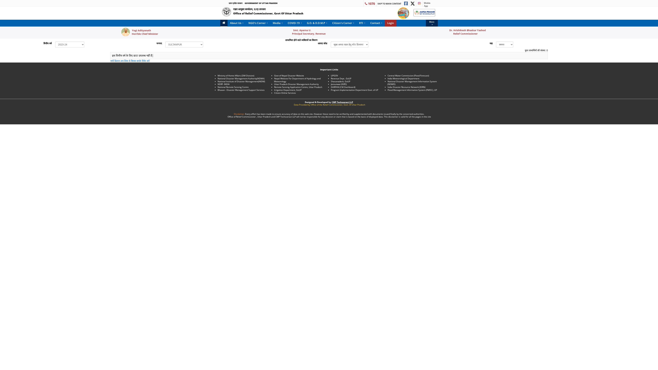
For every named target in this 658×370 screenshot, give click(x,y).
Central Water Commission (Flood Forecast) (408, 75)
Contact (376, 23)
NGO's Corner (258, 23)
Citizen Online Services (285, 92)
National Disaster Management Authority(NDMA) (241, 78)
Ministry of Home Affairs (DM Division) (236, 75)
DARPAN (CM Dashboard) (343, 87)
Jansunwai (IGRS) (339, 84)
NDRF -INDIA (224, 84)
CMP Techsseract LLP (342, 102)
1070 (371, 4)
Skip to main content (389, 3)
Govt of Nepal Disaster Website (289, 75)
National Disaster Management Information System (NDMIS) (412, 83)
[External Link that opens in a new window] (406, 3)
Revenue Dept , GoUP (341, 78)
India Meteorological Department (403, 78)
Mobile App (426, 4)
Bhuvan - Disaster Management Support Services (241, 90)
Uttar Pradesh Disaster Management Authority (296, 84)
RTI (362, 23)
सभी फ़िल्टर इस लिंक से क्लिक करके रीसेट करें (130, 60)
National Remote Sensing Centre (233, 87)
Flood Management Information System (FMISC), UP (412, 90)
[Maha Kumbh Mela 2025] (403, 13)
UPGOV (334, 75)
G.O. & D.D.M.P (317, 23)
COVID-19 (295, 23)
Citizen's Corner (343, 23)
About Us (237, 23)
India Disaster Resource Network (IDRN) (406, 87)
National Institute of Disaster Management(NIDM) (241, 81)
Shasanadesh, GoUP (340, 81)
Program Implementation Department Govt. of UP (354, 90)
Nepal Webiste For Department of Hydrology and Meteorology (297, 80)
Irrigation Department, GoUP (288, 90)
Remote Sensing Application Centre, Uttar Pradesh (298, 87)
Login (390, 23)
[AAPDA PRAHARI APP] (424, 12)
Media (278, 23)
